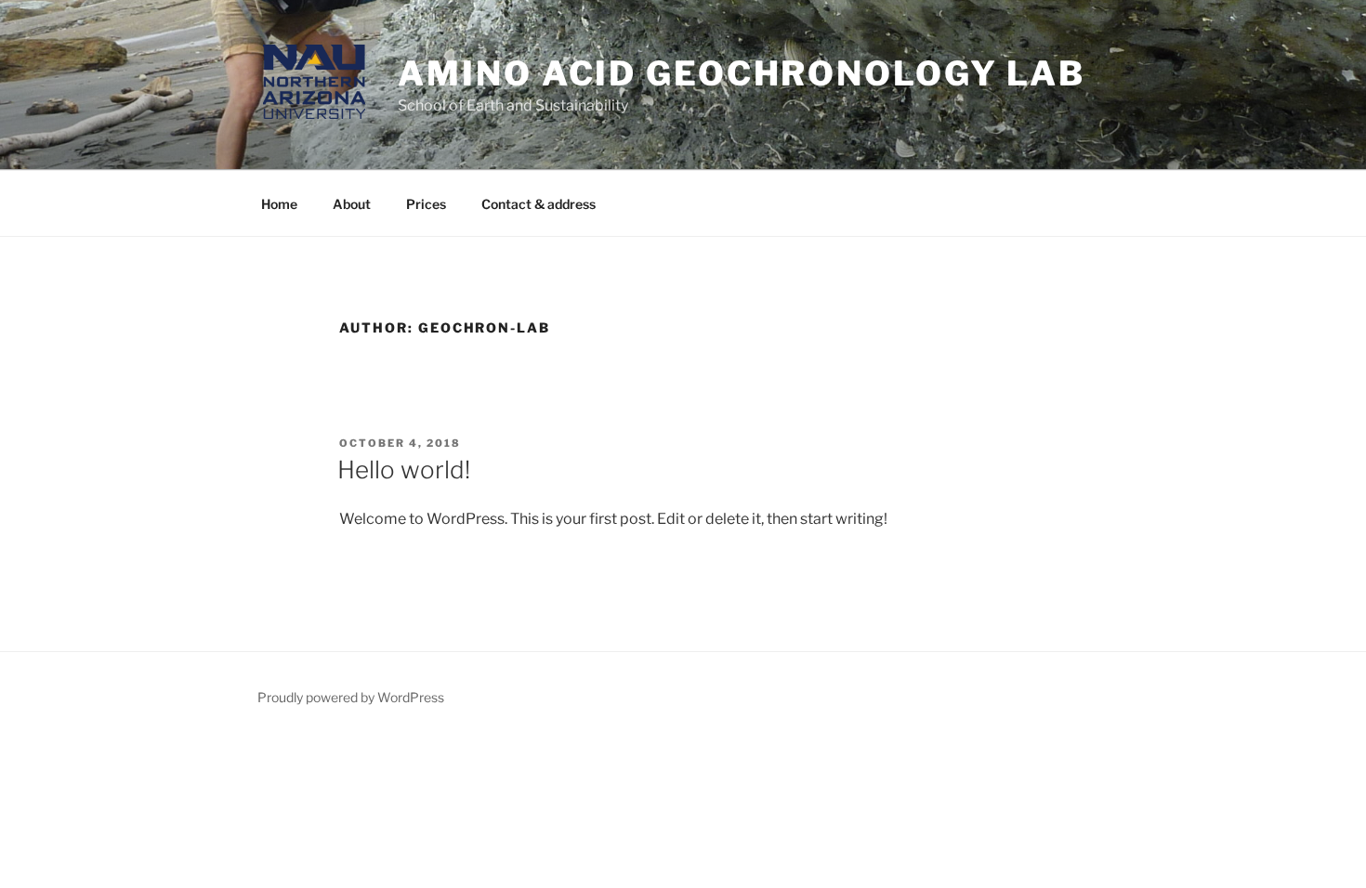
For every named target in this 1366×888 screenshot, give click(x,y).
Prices (426, 204)
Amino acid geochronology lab (741, 73)
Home (279, 204)
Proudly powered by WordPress (350, 697)
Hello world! (403, 469)
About (352, 204)
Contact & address (538, 204)
